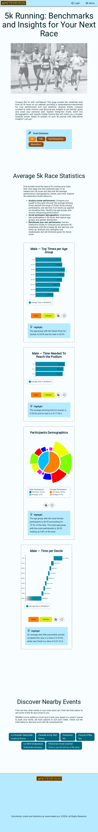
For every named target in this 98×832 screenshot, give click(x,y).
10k (41, 139)
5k (32, 139)
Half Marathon (55, 139)
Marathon (36, 144)
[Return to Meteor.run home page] (13, 3)
